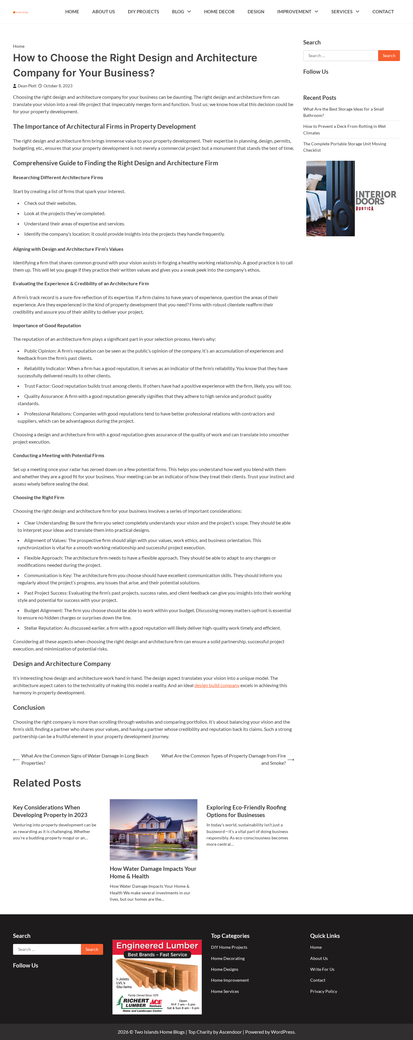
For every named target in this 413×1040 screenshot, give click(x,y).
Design (256, 11)
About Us (103, 11)
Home (72, 11)
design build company (216, 685)
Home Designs (224, 969)
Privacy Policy (323, 991)
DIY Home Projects (229, 947)
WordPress (282, 1032)
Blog (178, 11)
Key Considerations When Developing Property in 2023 (50, 811)
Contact (383, 11)
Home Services (225, 991)
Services (342, 11)
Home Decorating (228, 958)
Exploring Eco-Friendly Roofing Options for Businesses (246, 811)
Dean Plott (27, 86)
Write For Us (322, 969)
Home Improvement (230, 980)
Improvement (294, 11)
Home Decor (219, 11)
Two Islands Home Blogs (159, 1032)
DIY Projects (143, 11)
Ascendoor (230, 1032)
